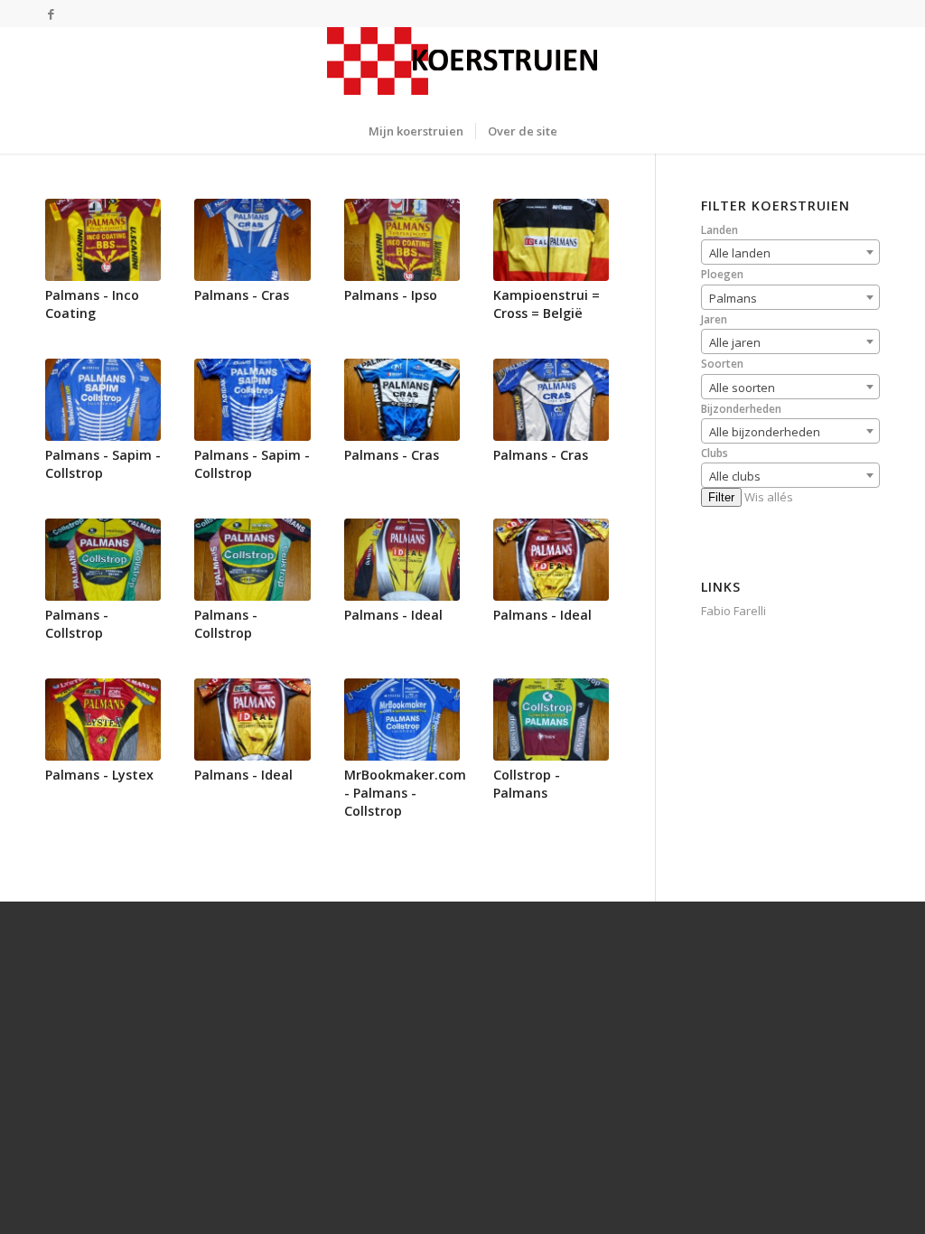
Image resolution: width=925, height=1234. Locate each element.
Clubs (714, 453)
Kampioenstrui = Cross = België (546, 304)
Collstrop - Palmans (526, 783)
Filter (721, 497)
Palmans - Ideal (393, 614)
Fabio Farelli (733, 611)
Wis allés (768, 497)
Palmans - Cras (241, 295)
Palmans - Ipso (390, 295)
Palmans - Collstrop (76, 623)
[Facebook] (50, 13)
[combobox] (790, 252)
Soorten (722, 363)
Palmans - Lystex (99, 774)
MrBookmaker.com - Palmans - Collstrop (405, 792)
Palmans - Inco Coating (92, 304)
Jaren (714, 319)
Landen (719, 230)
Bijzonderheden (741, 408)
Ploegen (722, 274)
